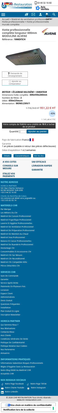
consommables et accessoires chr (16, 252)
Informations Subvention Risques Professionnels (22, 363)
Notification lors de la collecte (19, 409)
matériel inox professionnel (13, 237)
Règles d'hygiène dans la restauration (18, 367)
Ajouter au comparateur (15, 82)
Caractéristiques (22, 156)
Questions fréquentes (10, 304)
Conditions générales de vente (14, 339)
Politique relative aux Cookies (14, 346)
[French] (4, 3)
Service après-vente (9, 283)
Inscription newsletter (10, 315)
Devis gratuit (6, 300)
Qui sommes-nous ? (9, 325)
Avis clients (6, 335)
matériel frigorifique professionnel (16, 220)
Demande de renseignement (15, 74)
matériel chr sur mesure (11, 255)
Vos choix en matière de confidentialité (31, 405)
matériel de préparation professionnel (18, 230)
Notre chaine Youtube (14, 388)
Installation (6, 308)
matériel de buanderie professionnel (17, 244)
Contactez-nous (7, 332)
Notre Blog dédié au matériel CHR (16, 370)
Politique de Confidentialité (13, 342)
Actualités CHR (7, 374)
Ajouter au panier (37, 131)
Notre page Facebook (14, 384)
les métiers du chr (9, 213)
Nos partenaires (8, 349)
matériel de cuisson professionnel (16, 216)
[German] (7, 3)
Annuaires (5, 353)
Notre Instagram (38, 388)
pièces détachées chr (10, 266)
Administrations (8, 297)
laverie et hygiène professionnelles (16, 223)
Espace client (7, 293)
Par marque (6, 209)
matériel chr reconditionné (13, 259)
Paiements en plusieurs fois (13, 286)
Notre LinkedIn (11, 392)
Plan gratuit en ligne (10, 311)
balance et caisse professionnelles (16, 241)
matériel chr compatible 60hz (14, 262)
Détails (7, 156)
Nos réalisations (8, 328)
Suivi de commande (9, 276)
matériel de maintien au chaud (14, 234)
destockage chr (8, 248)
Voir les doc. (39, 156)
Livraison (5, 290)
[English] (11, 3)
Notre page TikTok (38, 384)
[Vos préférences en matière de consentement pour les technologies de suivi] (53, 408)
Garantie (4, 279)
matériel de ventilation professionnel (17, 227)
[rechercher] (54, 14)
